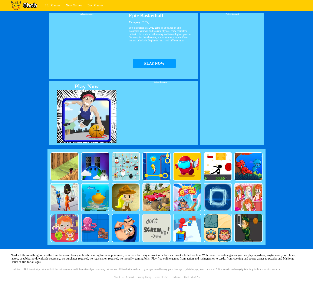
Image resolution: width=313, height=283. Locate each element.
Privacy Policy (144, 277)
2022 (145, 22)
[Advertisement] (86, 45)
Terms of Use (161, 277)
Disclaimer (176, 277)
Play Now (87, 86)
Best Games (95, 5)
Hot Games (52, 5)
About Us (118, 277)
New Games (74, 5)
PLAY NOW (154, 63)
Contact (130, 277)
